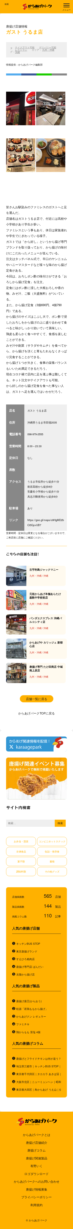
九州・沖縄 (48, 50)
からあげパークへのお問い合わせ (36, 1181)
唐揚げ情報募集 (36, 1189)
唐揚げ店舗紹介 (36, 1142)
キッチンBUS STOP (28, 944)
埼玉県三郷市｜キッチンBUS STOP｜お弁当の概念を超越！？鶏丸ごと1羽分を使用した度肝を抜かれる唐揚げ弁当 (38, 1066)
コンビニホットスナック (52, 841)
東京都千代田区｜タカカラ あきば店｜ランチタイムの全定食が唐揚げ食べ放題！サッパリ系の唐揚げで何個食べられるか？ (38, 1074)
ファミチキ (22, 1024)
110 (48, 915)
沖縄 (17, 52)
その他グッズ (52, 871)
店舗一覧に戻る (36, 699)
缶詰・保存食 (52, 851)
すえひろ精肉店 (25, 959)
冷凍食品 (21, 851)
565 (48, 895)
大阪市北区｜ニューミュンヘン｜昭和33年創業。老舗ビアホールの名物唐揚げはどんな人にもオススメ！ (38, 1082)
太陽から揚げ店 (25, 974)
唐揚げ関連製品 (36, 1158)
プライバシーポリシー (36, 1197)
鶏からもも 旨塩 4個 (28, 1032)
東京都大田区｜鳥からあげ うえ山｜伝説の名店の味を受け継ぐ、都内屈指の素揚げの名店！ (38, 1089)
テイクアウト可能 (24, 47)
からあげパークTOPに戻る (36, 713)
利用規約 (36, 1205)
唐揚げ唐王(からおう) (29, 1001)
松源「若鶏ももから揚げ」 (32, 1009)
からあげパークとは (36, 1134)
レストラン (21, 50)
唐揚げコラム (36, 1150)
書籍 (52, 861)
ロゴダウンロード (36, 1174)
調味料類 (21, 871)
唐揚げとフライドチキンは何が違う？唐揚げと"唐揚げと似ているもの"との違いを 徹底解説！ (38, 1058)
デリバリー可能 (47, 47)
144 (48, 905)
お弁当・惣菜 (21, 841)
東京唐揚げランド (26, 951)
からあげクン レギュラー (31, 1016)
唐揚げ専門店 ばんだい (29, 967)
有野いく (36, 1166)
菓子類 (21, 861)
